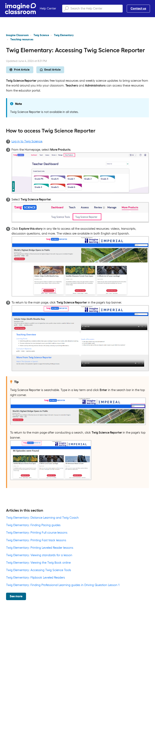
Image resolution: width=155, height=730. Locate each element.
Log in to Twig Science (27, 141)
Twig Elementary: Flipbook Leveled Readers (35, 577)
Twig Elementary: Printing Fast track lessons (36, 540)
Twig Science (41, 35)
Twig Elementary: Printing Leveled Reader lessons (39, 547)
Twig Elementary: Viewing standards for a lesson (39, 555)
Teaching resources (21, 39)
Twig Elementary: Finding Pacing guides (33, 525)
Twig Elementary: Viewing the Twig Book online (38, 562)
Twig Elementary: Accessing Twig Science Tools (38, 570)
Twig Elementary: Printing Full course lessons (36, 532)
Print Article (22, 69)
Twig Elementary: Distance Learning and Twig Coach (42, 517)
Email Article (52, 69)
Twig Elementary (64, 35)
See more (16, 596)
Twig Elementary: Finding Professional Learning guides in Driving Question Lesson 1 (62, 585)
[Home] (20, 8)
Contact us (138, 8)
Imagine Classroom (17, 35)
